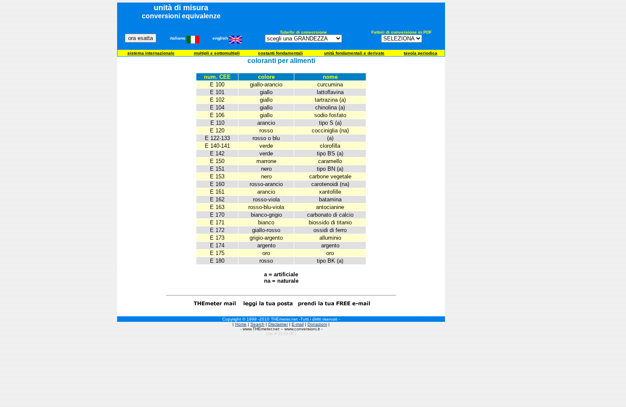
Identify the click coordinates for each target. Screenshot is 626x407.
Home (241, 324)
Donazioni (317, 324)
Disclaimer (278, 324)
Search (257, 324)
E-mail (298, 324)
